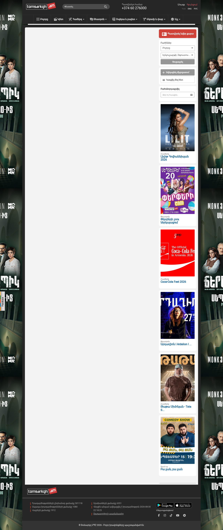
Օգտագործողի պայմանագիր (108, 514)
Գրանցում (192, 4)
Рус (196, 9)
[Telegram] (184, 515)
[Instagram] (165, 515)
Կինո (60, 19)
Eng (190, 9)
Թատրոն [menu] (99, 19)
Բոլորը (44, 19)
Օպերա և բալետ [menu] (126, 19)
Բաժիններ (166, 43)
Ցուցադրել (177, 62)
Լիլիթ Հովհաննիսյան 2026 (175, 158)
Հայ (184, 9)
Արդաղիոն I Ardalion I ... (176, 344)
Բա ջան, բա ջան (172, 469)
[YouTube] (177, 515)
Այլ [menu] (177, 19)
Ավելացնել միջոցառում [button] (177, 72)
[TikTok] (171, 515)
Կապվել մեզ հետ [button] (174, 80)
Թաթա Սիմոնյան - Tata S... (176, 408)
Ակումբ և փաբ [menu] (155, 19)
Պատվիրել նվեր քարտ (180, 33)
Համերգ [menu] (78, 19)
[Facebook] (159, 515)
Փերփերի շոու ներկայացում (170, 221)
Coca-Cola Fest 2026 (173, 281)
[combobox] (178, 48)
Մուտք (181, 4)
